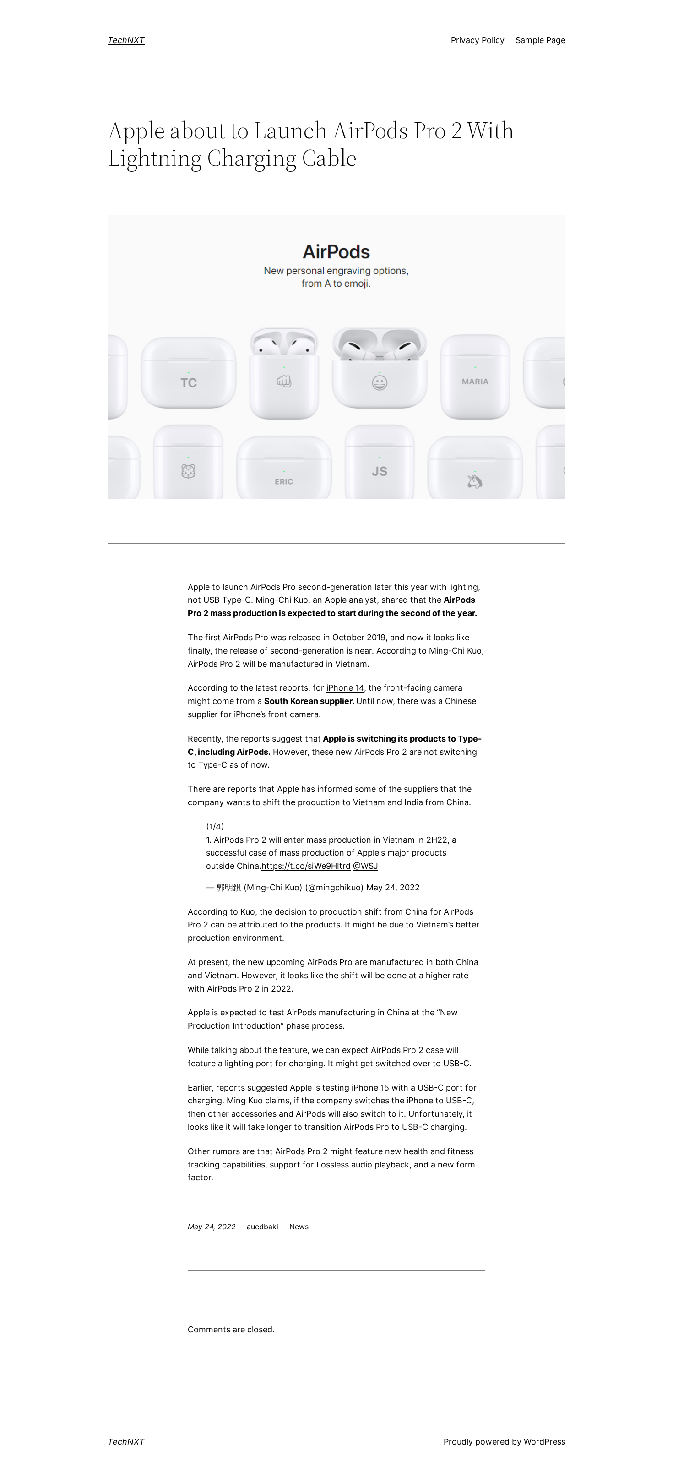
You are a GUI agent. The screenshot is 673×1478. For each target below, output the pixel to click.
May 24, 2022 (393, 887)
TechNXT (126, 40)
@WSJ (365, 866)
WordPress (544, 1441)
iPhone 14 (345, 688)
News (299, 1226)
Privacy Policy (478, 40)
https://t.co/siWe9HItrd (306, 866)
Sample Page (540, 40)
